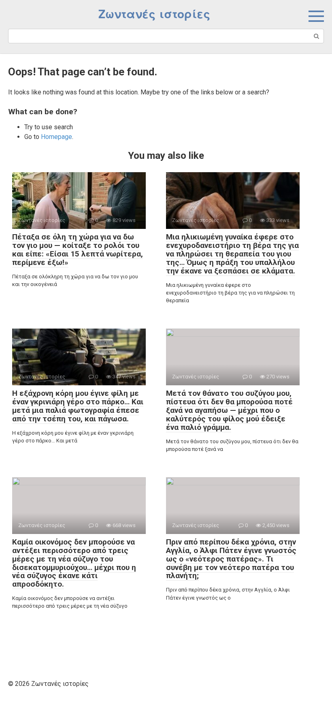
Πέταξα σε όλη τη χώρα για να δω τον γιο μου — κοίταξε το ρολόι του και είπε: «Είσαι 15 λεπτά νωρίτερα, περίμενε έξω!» (77, 249)
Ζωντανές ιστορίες (154, 14)
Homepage (56, 137)
